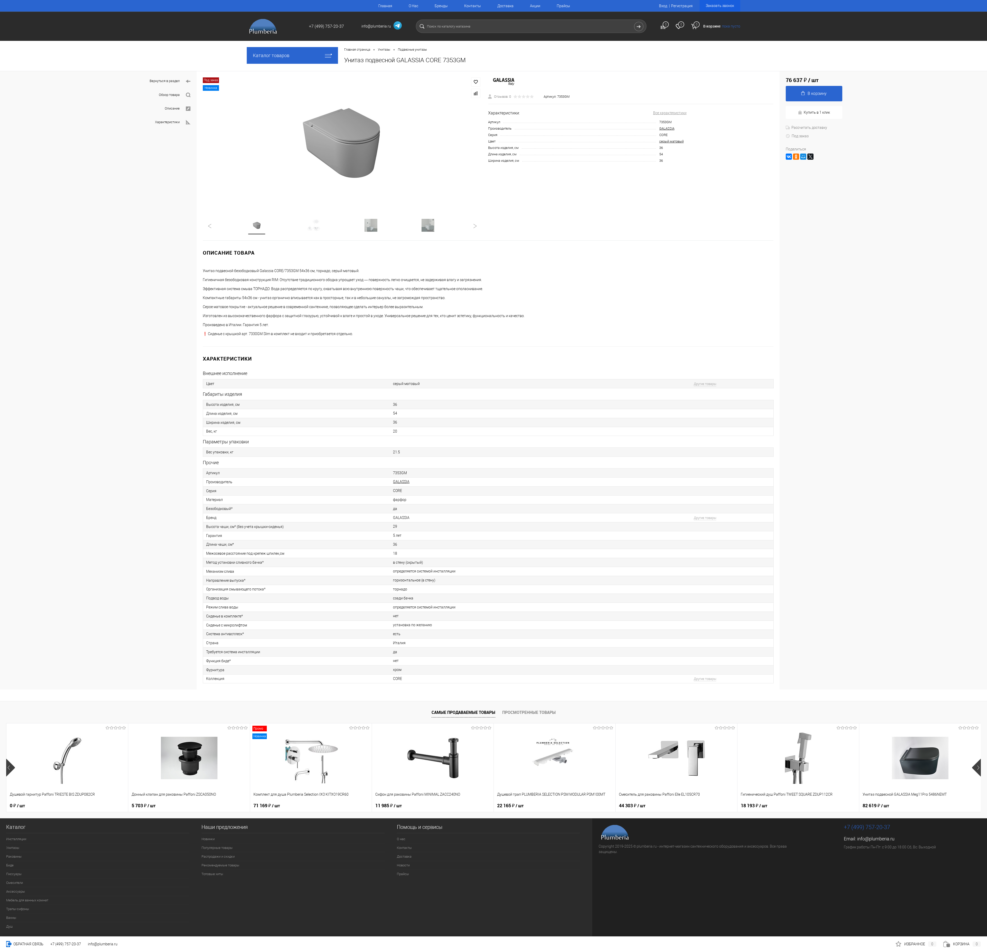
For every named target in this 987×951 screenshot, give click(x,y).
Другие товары (705, 384)
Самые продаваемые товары (463, 712)
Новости (403, 865)
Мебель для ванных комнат (27, 900)
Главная (385, 6)
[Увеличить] (342, 141)
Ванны (11, 918)
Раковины (14, 856)
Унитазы (12, 848)
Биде (10, 865)
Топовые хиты (212, 874)
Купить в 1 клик (817, 112)
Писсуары (14, 874)
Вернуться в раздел (165, 81)
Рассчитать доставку (809, 127)
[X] (810, 157)
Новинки (208, 839)
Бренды (441, 6)
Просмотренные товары (529, 712)
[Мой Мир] (803, 157)
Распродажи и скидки (218, 856)
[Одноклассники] (796, 157)
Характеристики (167, 122)
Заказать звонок (720, 6)
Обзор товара (169, 95)
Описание (172, 108)
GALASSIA (666, 128)
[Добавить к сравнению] (475, 93)
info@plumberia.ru (875, 838)
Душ (9, 926)
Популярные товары (217, 848)
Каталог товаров (271, 55)
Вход (663, 6)
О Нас (413, 6)
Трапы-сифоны (17, 909)
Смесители (14, 883)
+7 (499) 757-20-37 (65, 944)
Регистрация (682, 6)
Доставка (505, 6)
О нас (401, 839)
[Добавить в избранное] (475, 82)
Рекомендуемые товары (220, 865)
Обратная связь (28, 944)
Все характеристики (670, 113)
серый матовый (671, 141)
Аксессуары (15, 891)
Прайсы (563, 6)
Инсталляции (16, 839)
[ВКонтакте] (789, 157)
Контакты (472, 6)
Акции (535, 6)
